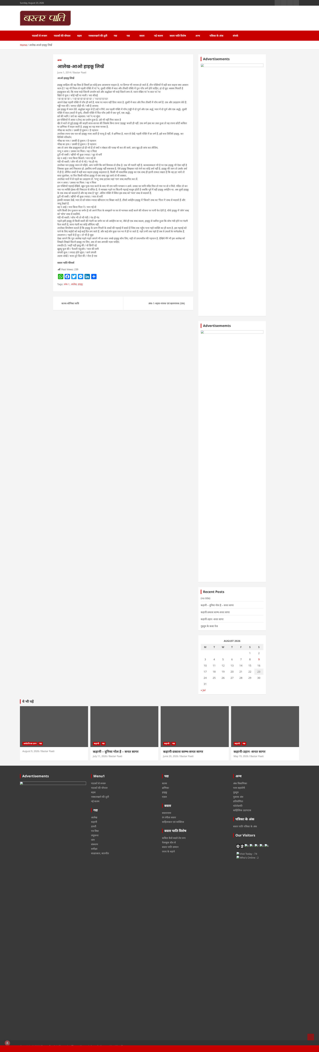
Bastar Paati (79, 72)
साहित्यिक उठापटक (242, 810)
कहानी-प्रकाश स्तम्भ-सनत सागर (215, 612)
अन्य (197, 35)
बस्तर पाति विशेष (178, 35)
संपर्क (235, 35)
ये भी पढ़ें (28, 701)
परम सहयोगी (239, 787)
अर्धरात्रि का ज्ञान (29, 743)
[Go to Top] (310, 1037)
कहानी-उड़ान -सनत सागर (212, 619)
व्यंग (93, 839)
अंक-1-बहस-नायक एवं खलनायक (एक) (166, 303)
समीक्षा (94, 848)
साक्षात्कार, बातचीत (100, 853)
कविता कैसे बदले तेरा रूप (174, 838)
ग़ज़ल (164, 796)
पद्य (128, 35)
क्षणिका (165, 787)
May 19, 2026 (241, 756)
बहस (79, 35)
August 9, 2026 (30, 751)
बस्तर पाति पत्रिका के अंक (245, 826)
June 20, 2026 (170, 756)
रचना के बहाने (168, 851)
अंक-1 (67, 284)
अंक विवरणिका (240, 783)
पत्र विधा (95, 830)
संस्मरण (94, 844)
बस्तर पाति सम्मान (170, 847)
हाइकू (80, 284)
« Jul (203, 690)
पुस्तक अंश (238, 796)
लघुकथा (95, 835)
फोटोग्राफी (237, 805)
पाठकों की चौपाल (62, 35)
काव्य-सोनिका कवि (70, 303)
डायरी (93, 826)
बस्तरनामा (166, 813)
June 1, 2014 (64, 72)
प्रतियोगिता (238, 801)
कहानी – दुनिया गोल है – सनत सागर (217, 605)
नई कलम (158, 35)
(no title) (205, 598)
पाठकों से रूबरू (39, 35)
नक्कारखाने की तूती (97, 35)
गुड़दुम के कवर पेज (209, 626)
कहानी (96, 743)
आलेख (74, 284)
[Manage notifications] (7, 1043)
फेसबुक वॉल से (169, 842)
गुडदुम (236, 792)
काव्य (164, 783)
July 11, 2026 (100, 756)
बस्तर (142, 35)
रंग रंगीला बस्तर (169, 817)
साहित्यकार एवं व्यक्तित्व (173, 821)
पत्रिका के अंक (216, 35)
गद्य (115, 35)
